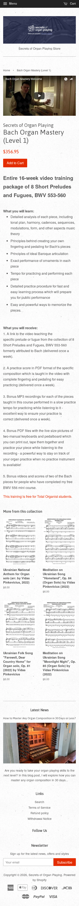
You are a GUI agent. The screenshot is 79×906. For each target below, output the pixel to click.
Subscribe (64, 862)
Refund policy (40, 813)
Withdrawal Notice (40, 818)
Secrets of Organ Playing (45, 875)
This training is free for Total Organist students (37, 496)
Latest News (39, 710)
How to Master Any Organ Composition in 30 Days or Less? (39, 718)
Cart (72, 3)
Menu (12, 3)
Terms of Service (39, 807)
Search (39, 802)
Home (6, 70)
